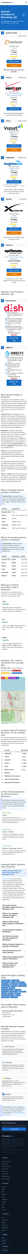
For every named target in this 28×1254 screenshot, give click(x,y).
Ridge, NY (13, 982)
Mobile (20, 94)
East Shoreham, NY (6, 980)
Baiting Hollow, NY (14, 991)
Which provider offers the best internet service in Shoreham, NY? (11, 872)
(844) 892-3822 (15, 339)
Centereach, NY (13, 997)
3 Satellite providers (17, 673)
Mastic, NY (17, 995)
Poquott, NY (10, 993)
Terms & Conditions (9, 1152)
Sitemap (4, 1230)
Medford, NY (17, 993)
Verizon (4, 515)
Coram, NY (14, 986)
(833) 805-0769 (14, 146)
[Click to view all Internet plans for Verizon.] (13, 85)
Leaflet (2, 722)
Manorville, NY (22, 991)
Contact (3, 1243)
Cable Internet (5, 1169)
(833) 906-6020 (14, 61)
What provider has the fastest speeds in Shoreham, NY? (13, 923)
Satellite (11, 133)
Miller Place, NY (5, 984)
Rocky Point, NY (15, 980)
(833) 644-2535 (14, 182)
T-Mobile (4, 1202)
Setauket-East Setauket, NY (8, 995)
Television (15, 94)
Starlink (4, 518)
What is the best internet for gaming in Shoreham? (12, 945)
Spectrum (4, 1194)
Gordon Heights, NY (6, 986)
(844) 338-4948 (14, 109)
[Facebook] (3, 1250)
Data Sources (5, 1225)
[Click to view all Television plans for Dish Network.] (14, 307)
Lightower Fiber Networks (12, 782)
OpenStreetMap (12, 722)
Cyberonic (8, 760)
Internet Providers (6, 1161)
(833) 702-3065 (14, 270)
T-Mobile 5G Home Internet (12, 776)
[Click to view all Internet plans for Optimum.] (13, 251)
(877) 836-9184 (14, 229)
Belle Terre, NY (5, 991)
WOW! (3, 1207)
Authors (3, 1240)
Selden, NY (4, 993)
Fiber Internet (5, 1164)
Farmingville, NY (5, 997)
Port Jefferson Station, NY (7, 990)
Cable (10, 257)
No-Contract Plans (6, 1179)
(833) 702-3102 (15, 382)
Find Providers (14, 1129)
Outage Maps (5, 1227)
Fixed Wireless (12, 678)
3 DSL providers (5, 673)
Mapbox (7, 723)
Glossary (4, 1222)
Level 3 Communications (12, 779)
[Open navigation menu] (26, 2)
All (17, 678)
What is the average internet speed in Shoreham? (12, 958)
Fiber (14, 48)
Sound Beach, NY (5, 982)
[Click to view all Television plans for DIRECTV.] (14, 354)
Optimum (4, 528)
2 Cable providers (17, 670)
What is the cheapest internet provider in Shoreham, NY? (10, 915)
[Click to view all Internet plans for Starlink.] (13, 207)
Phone (8, 95)
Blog (3, 1217)
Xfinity (3, 1189)
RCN (3, 1204)
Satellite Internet (5, 1176)
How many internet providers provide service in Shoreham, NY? (12, 907)
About (3, 1238)
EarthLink (4, 1187)
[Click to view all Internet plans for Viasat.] (13, 127)
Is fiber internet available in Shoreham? (12, 931)
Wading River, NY (20, 982)
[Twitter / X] (6, 1250)
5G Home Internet (16, 95)
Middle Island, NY (14, 984)
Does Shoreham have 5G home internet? (11, 951)
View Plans (14, 65)
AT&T (3, 1192)
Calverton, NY (18, 990)
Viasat (3, 522)
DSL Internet (5, 1171)
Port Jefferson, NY (22, 986)
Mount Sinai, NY (22, 984)
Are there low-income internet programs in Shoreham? (10, 938)
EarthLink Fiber (6, 512)
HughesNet (5, 525)
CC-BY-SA (22, 722)
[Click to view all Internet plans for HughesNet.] (13, 163)
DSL (10, 94)
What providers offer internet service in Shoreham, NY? (10, 965)
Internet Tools (5, 1220)
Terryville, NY (4, 988)
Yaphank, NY (12, 988)
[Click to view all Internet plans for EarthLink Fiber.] (13, 42)
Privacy (3, 1152)
